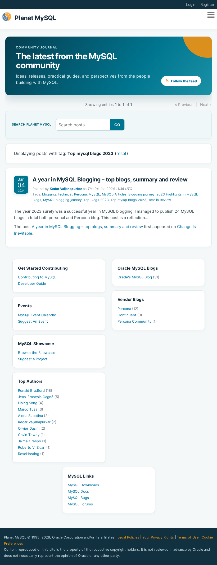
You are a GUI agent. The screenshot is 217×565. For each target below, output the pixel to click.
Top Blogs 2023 (96, 200)
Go (117, 125)
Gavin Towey (31, 435)
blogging (49, 194)
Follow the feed (183, 81)
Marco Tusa (30, 409)
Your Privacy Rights (158, 537)
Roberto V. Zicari (34, 447)
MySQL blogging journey (62, 200)
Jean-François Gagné (38, 397)
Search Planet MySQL (31, 124)
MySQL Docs (78, 491)
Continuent (129, 315)
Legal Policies (128, 537)
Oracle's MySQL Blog (138, 277)
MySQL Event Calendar (37, 315)
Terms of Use (187, 537)
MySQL (94, 194)
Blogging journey (141, 194)
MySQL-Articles (114, 194)
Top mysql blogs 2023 (128, 200)
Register (207, 4)
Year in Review (159, 200)
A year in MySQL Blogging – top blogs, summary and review (110, 179)
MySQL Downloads (83, 485)
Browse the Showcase (36, 352)
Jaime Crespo (32, 441)
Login (190, 4)
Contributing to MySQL (37, 277)
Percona (80, 194)
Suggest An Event (33, 321)
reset (121, 153)
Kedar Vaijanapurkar (66, 189)
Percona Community (137, 321)
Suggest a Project (32, 359)
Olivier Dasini (31, 428)
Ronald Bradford (35, 390)
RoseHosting (31, 454)
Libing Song (30, 403)
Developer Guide (32, 283)
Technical (65, 194)
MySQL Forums (80, 504)
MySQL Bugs (78, 498)
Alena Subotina (33, 415)
